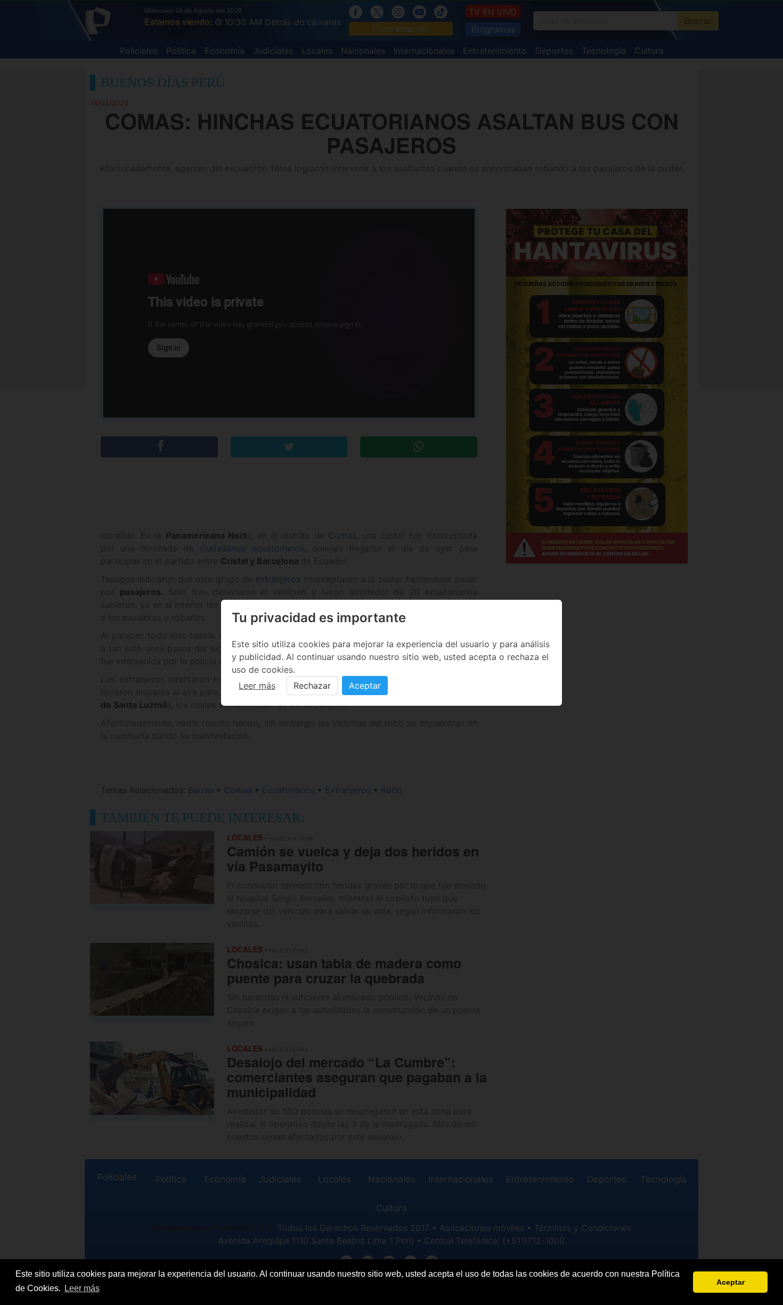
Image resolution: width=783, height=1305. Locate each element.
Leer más (257, 685)
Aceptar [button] (730, 1282)
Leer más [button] (82, 1288)
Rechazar (312, 685)
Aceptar (365, 685)
